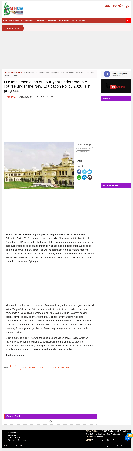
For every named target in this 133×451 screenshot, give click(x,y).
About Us (12, 435)
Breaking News (12, 28)
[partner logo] (23, 9)
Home (5, 20)
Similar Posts (13, 416)
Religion (82, 20)
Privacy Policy (14, 437)
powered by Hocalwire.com (118, 446)
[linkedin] (89, 172)
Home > (8, 73)
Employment (52, 20)
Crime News (29, 20)
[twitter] (84, 172)
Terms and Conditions (17, 440)
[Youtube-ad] (116, 86)
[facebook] (79, 172)
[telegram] (84, 177)
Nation (74, 20)
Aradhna (11, 97)
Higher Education (15, 20)
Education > (17, 73)
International (40, 20)
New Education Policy (84, 148)
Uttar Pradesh (111, 185)
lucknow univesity (83, 151)
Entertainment (64, 20)
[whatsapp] (79, 177)
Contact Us (13, 432)
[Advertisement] (66, 51)
